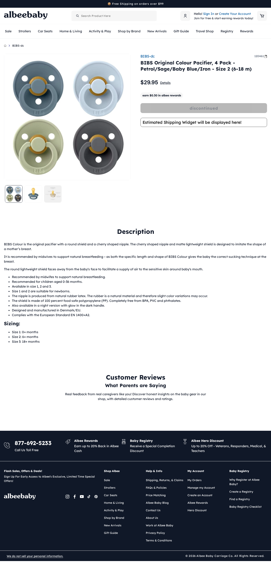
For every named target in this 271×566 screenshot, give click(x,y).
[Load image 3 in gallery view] (53, 194)
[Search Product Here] (77, 15)
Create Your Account (235, 14)
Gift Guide (111, 533)
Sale (107, 480)
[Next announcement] (265, 4)
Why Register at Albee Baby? (244, 482)
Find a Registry (239, 499)
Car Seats (110, 495)
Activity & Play (114, 510)
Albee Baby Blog (157, 503)
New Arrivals (112, 525)
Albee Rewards (197, 503)
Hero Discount (197, 510)
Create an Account (199, 495)
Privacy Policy (155, 533)
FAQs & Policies (156, 487)
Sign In (208, 14)
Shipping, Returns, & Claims (164, 480)
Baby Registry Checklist (245, 506)
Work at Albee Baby (159, 525)
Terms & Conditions (159, 540)
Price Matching (156, 495)
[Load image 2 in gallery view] (33, 194)
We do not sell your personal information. (35, 556)
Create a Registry (241, 491)
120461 (259, 56)
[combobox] (114, 16)
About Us (152, 518)
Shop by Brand (114, 518)
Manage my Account (201, 487)
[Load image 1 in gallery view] (14, 194)
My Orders (194, 480)
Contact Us (153, 510)
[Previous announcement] (5, 4)
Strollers (109, 487)
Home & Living (114, 503)
